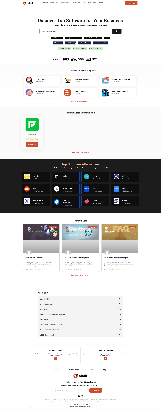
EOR (107, 38)
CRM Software (57, 38)
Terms (91, 370)
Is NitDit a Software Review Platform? (52, 314)
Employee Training (64, 48)
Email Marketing (70, 43)
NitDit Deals (44, 309)
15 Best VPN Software (34, 258)
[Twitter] (82, 396)
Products (64, 3)
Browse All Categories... (80, 101)
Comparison (92, 3)
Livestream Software (79, 48)
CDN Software (57, 43)
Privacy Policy (74, 370)
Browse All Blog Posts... (80, 275)
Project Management (73, 38)
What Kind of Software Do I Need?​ (51, 325)
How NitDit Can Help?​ (47, 304)
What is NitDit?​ (45, 299)
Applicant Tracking (84, 43)
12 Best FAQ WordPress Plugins (116, 258)
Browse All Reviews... (80, 152)
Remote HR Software (95, 48)
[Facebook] (78, 396)
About (57, 370)
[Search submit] (116, 31)
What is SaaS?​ (44, 319)
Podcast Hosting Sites (101, 43)
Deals (101, 3)
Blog (84, 3)
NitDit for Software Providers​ (49, 330)
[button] (80, 298)
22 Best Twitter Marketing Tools (77, 258)
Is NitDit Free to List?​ (47, 335)
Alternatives (76, 3)
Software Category (49, 3)
